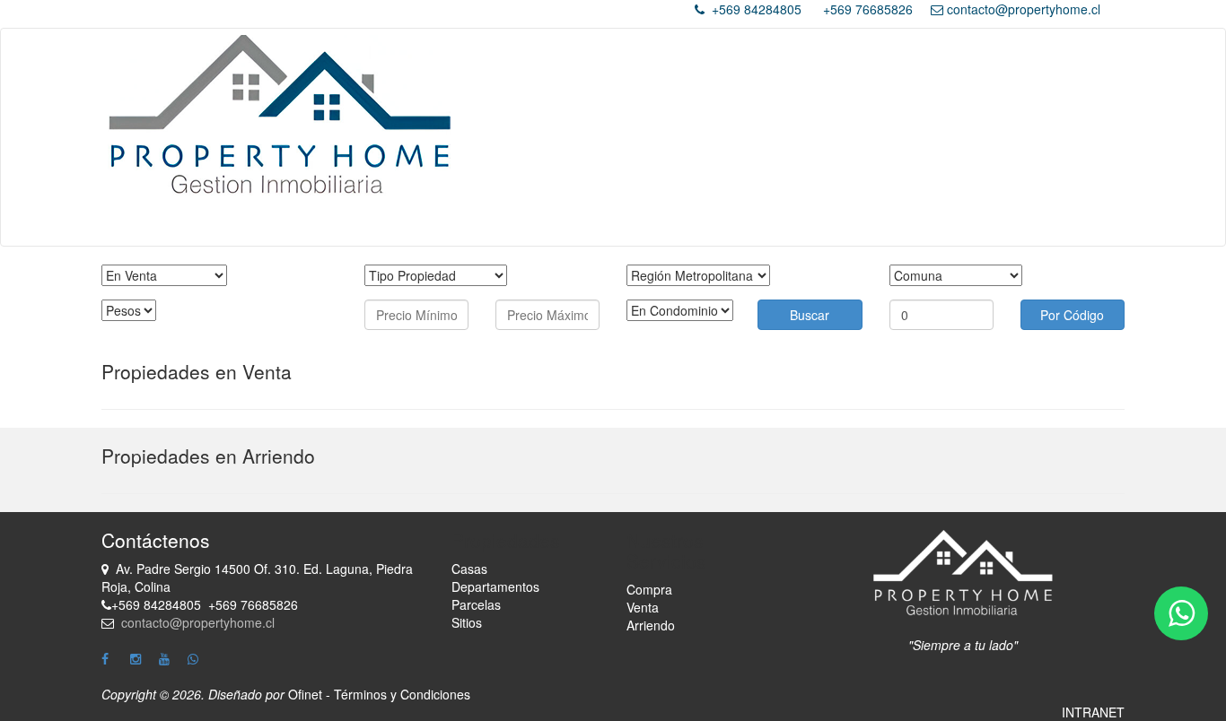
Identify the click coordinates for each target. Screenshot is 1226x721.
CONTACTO (988, 223)
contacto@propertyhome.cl (1023, 9)
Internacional (890, 223)
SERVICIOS (659, 223)
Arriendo (802, 223)
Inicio (451, 223)
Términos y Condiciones (402, 694)
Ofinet (305, 694)
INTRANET (1093, 712)
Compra (649, 589)
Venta (735, 223)
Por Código (1072, 315)
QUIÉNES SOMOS (546, 223)
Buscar (809, 315)
